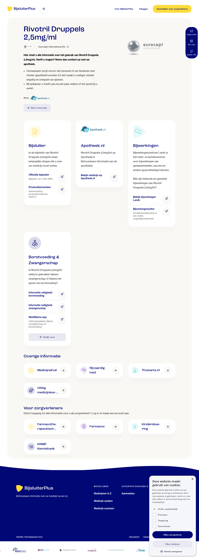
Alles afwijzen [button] (172, 544)
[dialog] (172, 516)
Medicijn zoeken (103, 500)
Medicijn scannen (104, 508)
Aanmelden (128, 493)
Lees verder (170, 502)
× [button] (192, 479)
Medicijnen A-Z (102, 493)
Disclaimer (134, 537)
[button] (172, 551)
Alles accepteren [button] (172, 534)
